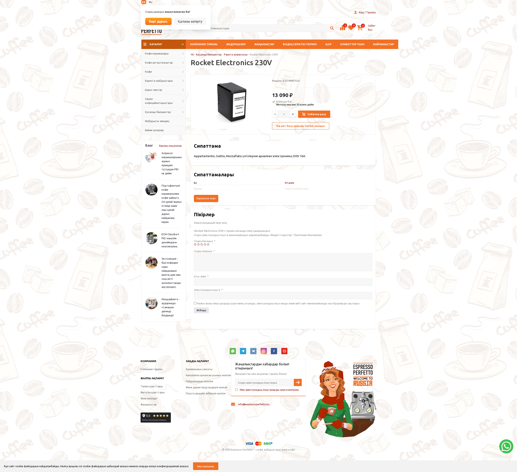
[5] (208, 244)
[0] (342, 29)
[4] (205, 244)
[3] (201, 244)
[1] (195, 244)
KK (144, 2)
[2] (198, 244)
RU (150, 2)
